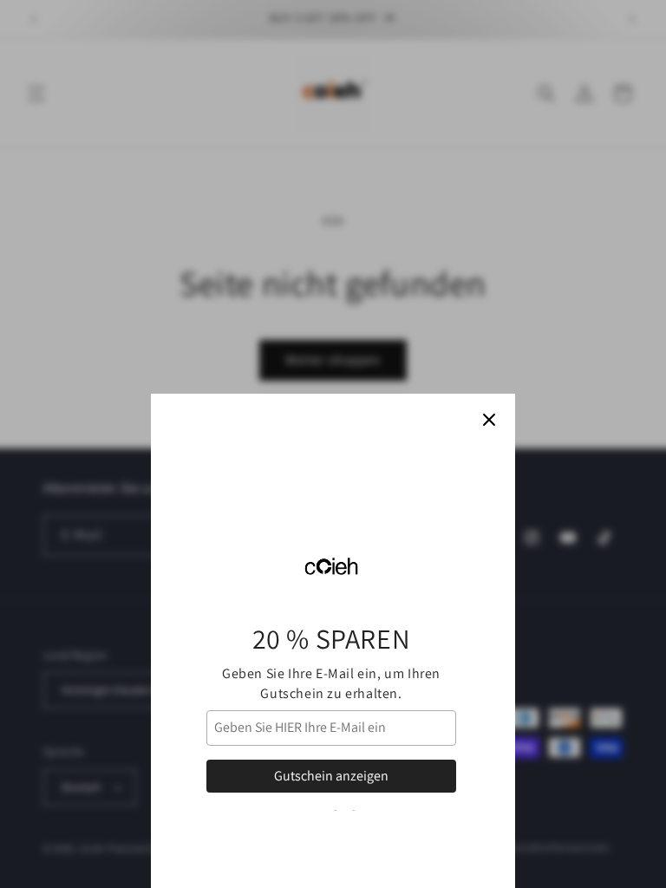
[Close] (489, 420)
